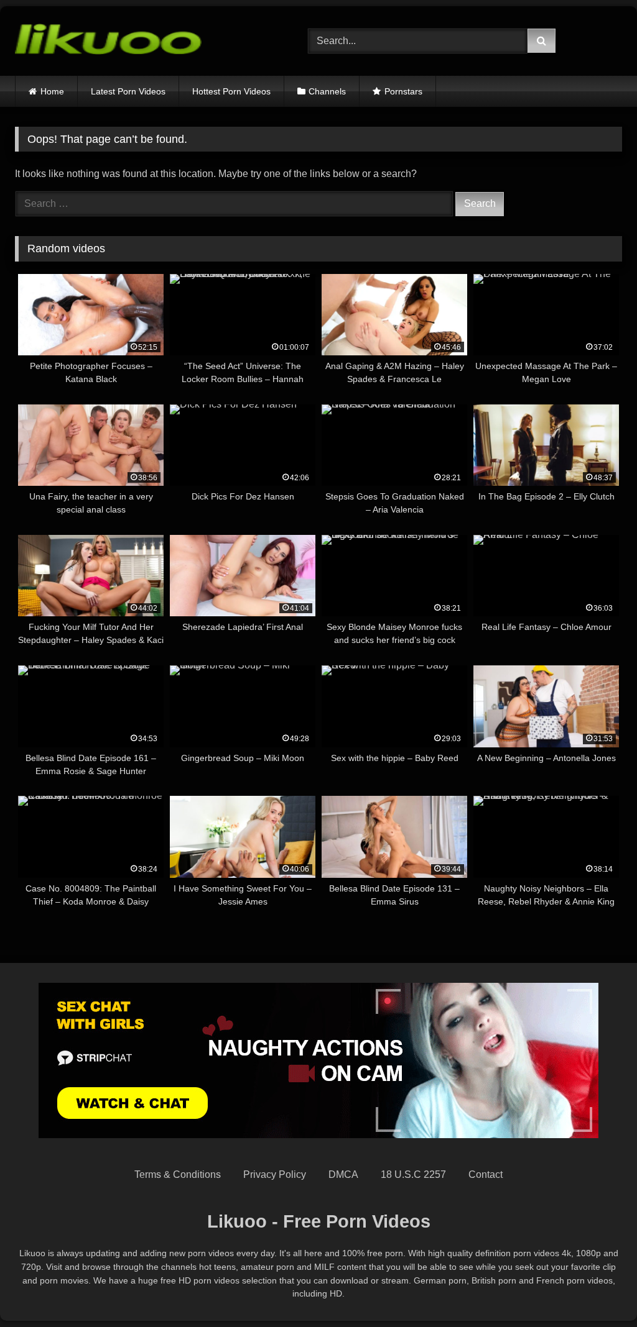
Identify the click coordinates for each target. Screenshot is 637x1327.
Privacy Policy (274, 1174)
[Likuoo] (142, 41)
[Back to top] (598, 1290)
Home (52, 91)
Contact (485, 1174)
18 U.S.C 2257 (413, 1174)
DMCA (343, 1174)
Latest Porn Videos (128, 91)
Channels (327, 91)
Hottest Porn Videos (231, 91)
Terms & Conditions (177, 1174)
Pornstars (403, 91)
